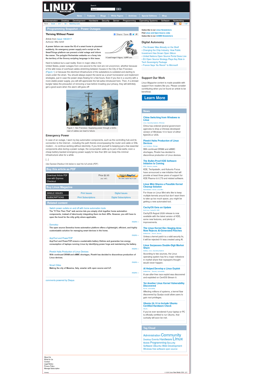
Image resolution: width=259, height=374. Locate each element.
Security (105, 20)
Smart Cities (55, 265)
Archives (132, 15)
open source (171, 348)
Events (155, 339)
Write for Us (48, 359)
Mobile (146, 342)
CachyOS (153, 210)
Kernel (154, 189)
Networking (178, 20)
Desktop (65, 20)
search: (93, 5)
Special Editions (149, 15)
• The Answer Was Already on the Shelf (160, 47)
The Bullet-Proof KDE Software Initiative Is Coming (160, 162)
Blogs (103, 15)
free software (158, 348)
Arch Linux (146, 210)
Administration (51, 20)
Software (165, 20)
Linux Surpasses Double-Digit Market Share (163, 246)
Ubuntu (145, 309)
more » (135, 221)
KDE (144, 166)
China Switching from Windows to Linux (161, 119)
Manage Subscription (52, 368)
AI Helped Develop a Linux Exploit (161, 268)
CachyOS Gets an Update (157, 207)
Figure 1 (50, 71)
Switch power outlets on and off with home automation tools (77, 208)
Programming (129, 20)
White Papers (117, 15)
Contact (47, 361)
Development (79, 20)
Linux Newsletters (164, 29)
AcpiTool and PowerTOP (61, 238)
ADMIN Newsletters (164, 35)
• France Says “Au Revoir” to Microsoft (160, 65)
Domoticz (53, 224)
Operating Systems (148, 20)
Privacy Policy (49, 366)
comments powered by (60, 280)
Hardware (93, 20)
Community (171, 335)
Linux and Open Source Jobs (158, 32)
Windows (161, 123)
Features (91, 15)
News (79, 15)
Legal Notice (48, 364)
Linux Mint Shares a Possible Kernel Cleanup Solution (163, 185)
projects (155, 166)
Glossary (46, 372)
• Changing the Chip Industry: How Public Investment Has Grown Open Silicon (161, 52)
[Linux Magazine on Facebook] (174, 23)
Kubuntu (149, 166)
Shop (164, 15)
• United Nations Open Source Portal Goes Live (164, 56)
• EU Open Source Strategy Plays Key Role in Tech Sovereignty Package (163, 61)
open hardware (147, 146)
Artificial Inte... (147, 233)
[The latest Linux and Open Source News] (180, 23)
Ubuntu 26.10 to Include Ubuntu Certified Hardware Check (160, 304)
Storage (155, 146)
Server (116, 20)
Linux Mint (160, 189)
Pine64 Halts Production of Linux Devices (68, 251)
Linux (144, 123)
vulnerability (161, 271)
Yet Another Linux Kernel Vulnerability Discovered (164, 284)
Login (186, 23)
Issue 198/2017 (64, 38)
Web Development (172, 345)
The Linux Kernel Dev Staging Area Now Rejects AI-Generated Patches (162, 229)
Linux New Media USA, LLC (178, 372)
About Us (47, 357)
